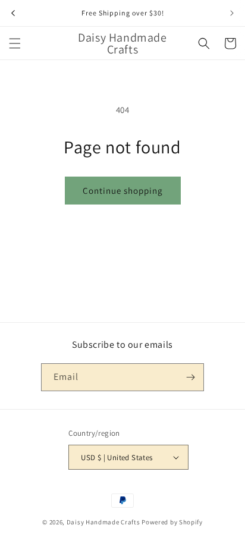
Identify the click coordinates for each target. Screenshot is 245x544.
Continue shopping (123, 190)
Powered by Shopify (172, 522)
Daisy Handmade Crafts (103, 522)
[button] (15, 43)
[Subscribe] (190, 377)
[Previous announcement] (13, 13)
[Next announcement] (232, 13)
